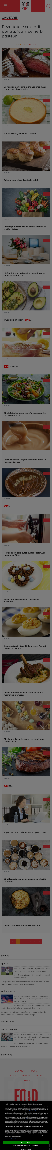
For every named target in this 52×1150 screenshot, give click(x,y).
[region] (26, 1125)
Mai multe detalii (32, 1110)
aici (26, 1118)
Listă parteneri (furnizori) (10, 1138)
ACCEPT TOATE (26, 1142)
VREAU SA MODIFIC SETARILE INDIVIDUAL (26, 1146)
